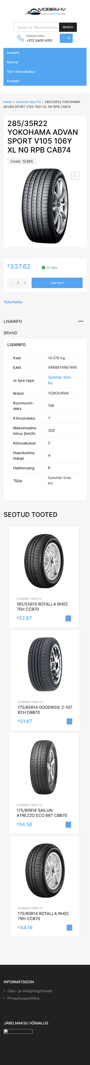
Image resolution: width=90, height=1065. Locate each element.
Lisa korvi (57, 283)
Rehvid (12, 62)
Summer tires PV (28, 102)
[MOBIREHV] (45, 11)
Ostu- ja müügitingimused (29, 991)
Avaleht (13, 53)
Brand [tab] (10, 332)
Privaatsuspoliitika (23, 998)
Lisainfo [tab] (13, 321)
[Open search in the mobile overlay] (45, 27)
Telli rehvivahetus (21, 72)
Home (7, 102)
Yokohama (13, 302)
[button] (75, 176)
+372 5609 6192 (37, 40)
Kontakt (13, 81)
